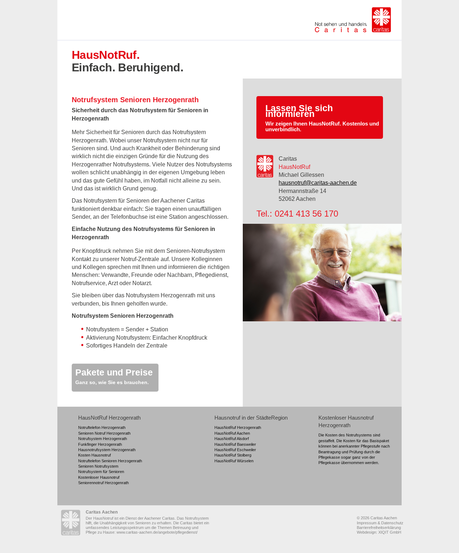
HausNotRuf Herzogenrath (237, 427)
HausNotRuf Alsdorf (231, 438)
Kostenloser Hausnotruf (98, 477)
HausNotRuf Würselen (234, 461)
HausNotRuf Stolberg (232, 455)
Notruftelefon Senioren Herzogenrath (110, 461)
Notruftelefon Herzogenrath (102, 427)
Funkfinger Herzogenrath (100, 444)
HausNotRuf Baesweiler (235, 444)
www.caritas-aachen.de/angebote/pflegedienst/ (157, 532)
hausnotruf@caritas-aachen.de (318, 183)
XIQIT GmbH (389, 532)
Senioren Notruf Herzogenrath (104, 433)
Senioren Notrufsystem (98, 466)
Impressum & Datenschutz (380, 523)
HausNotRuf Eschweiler (235, 450)
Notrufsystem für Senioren (101, 471)
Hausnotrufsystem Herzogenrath (107, 450)
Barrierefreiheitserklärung (379, 527)
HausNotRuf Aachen (232, 433)
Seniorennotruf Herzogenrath (103, 483)
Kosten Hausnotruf (94, 455)
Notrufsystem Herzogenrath (102, 438)
